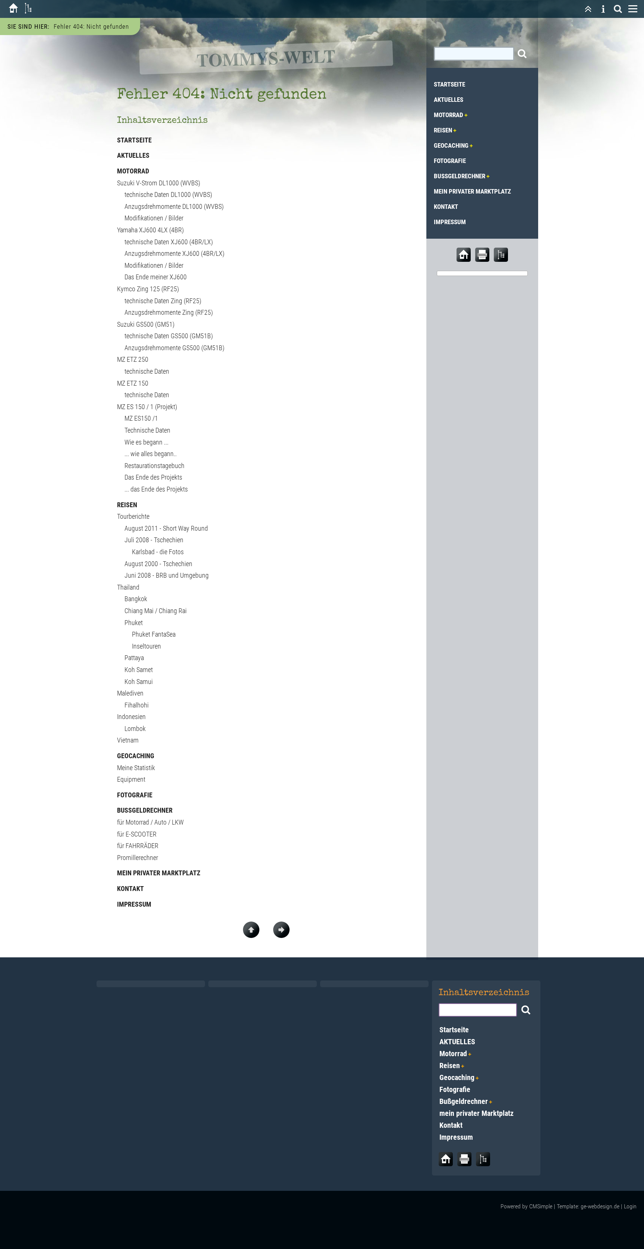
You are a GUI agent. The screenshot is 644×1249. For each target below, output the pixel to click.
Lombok (135, 728)
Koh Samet (138, 670)
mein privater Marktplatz (159, 873)
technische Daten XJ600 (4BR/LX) (168, 242)
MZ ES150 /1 (141, 418)
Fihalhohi (136, 705)
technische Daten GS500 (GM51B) (168, 336)
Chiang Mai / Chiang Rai (155, 611)
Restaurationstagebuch (154, 466)
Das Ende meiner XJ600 (155, 277)
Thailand (128, 587)
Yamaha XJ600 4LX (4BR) (150, 230)
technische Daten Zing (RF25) (162, 301)
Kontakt (130, 888)
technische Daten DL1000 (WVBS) (168, 194)
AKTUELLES (133, 155)
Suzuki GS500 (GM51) (145, 324)
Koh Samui (138, 681)
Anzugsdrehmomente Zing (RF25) (168, 312)
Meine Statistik (136, 768)
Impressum (134, 904)
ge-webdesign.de (600, 1206)
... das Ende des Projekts (156, 489)
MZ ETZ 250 (132, 359)
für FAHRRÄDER (137, 846)
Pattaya (134, 658)
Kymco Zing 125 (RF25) (148, 289)
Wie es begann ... (146, 442)
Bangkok (135, 599)
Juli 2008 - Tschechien (153, 540)
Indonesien (131, 717)
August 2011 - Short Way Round (166, 528)
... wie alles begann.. (150, 454)
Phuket (133, 623)
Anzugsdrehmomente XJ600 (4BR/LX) (174, 253)
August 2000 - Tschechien (158, 564)
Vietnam (128, 740)
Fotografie (134, 795)
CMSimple (540, 1206)
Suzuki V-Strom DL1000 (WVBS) (158, 183)
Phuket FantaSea (154, 634)
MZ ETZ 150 (132, 383)
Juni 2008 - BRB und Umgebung (166, 575)
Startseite (134, 140)
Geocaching (135, 756)
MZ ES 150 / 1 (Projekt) (147, 407)
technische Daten (146, 371)
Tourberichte (133, 516)
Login (630, 1206)
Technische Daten (147, 430)
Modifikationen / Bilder (153, 218)
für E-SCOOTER (137, 834)
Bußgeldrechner (145, 810)
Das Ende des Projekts (153, 477)
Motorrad (133, 171)
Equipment (131, 779)
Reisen (127, 505)
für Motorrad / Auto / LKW (150, 822)
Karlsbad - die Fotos (158, 552)
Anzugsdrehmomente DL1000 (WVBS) (174, 206)
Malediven (130, 693)
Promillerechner (137, 858)
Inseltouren (146, 646)
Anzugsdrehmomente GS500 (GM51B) (174, 348)
